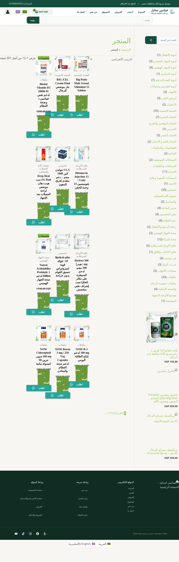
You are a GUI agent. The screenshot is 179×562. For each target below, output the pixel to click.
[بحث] (32, 20)
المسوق (106, 11)
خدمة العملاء (83, 515)
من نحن (93, 11)
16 (112, 413)
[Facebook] (37, 533)
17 (109, 413)
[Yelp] (44, 533)
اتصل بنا (81, 11)
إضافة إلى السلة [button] (81, 105)
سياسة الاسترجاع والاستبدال (31, 498)
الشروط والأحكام (35, 515)
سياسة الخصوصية (35, 490)
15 (115, 413)
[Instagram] (30, 533)
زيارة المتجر (83, 498)
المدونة (141, 11)
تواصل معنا (83, 506)
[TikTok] (23, 533)
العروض (118, 11)
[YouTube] (16, 533)
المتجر (130, 11)
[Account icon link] (7, 12)
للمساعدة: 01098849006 (20, 3)
